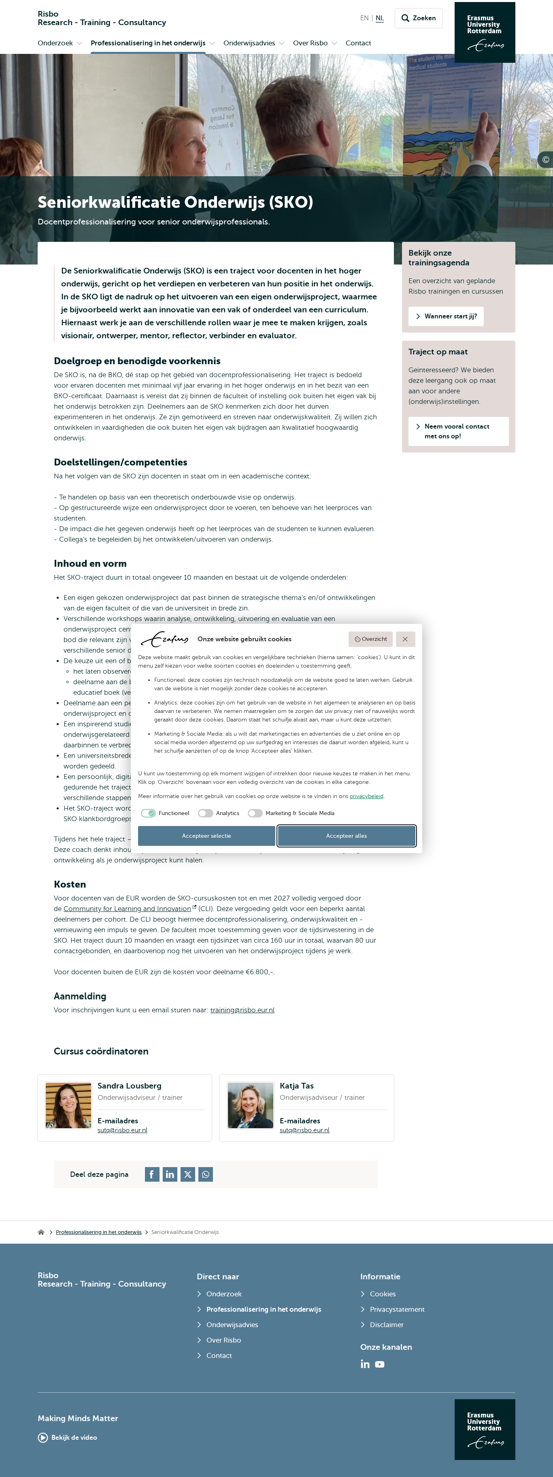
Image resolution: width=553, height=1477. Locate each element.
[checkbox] (164, 813)
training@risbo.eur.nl (242, 1010)
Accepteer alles (346, 836)
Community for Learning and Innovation (130, 909)
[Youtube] (380, 1364)
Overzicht (374, 639)
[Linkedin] (365, 1364)
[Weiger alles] (405, 639)
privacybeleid (366, 796)
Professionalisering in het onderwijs (99, 1232)
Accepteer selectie (206, 836)
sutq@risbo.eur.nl (122, 1130)
